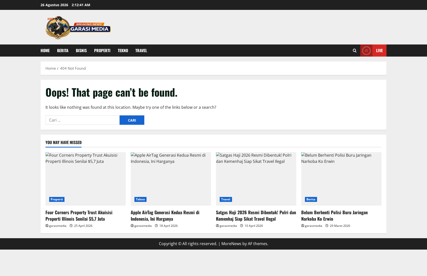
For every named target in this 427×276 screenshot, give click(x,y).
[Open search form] (355, 50)
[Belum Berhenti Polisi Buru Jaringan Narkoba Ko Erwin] (341, 179)
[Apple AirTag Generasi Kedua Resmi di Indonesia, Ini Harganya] (171, 179)
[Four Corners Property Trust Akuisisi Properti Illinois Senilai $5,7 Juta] (85, 179)
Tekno (123, 50)
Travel (141, 50)
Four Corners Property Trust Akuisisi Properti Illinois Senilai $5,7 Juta (78, 215)
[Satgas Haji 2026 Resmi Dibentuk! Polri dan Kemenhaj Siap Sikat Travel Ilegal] (256, 179)
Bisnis (81, 50)
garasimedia (57, 226)
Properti (102, 50)
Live (379, 50)
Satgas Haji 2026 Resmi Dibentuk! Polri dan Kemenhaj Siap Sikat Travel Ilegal (256, 215)
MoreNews (231, 243)
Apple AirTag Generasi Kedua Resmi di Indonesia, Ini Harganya (165, 215)
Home (45, 50)
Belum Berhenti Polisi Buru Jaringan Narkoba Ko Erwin (334, 215)
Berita (62, 50)
